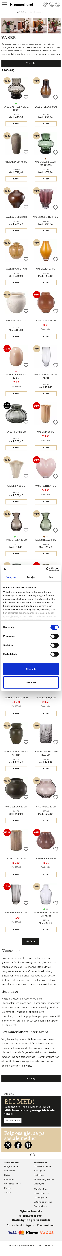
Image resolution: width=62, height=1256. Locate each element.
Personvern (13, 1245)
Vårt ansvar (9, 1171)
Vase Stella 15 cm (15, 536)
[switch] (54, 636)
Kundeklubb (9, 1180)
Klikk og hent (39, 1171)
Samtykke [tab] (11, 577)
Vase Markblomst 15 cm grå (47, 909)
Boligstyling (39, 1184)
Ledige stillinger (11, 1167)
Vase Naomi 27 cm (16, 269)
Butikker (8, 1175)
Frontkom (49, 1245)
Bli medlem (13, 1120)
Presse (7, 1188)
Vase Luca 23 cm (16, 859)
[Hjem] (21, 4)
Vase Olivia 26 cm (45, 321)
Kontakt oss (39, 1175)
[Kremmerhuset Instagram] (8, 1145)
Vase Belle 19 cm (46, 859)
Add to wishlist (26, 97)
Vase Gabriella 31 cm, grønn (16, 103)
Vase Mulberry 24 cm (45, 217)
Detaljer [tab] (31, 577)
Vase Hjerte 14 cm (45, 486)
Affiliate (7, 1193)
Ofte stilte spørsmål (42, 1167)
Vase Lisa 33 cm (16, 486)
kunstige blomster (29, 1061)
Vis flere (30, 941)
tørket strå (55, 54)
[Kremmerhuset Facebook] (18, 1145)
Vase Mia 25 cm (46, 432)
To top (32, 1155)
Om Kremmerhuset (12, 1184)
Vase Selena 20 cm (16, 807)
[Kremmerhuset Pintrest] (28, 1145)
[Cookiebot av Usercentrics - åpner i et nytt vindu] (46, 569)
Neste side (7, 1094)
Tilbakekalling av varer (44, 1180)
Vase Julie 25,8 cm (16, 217)
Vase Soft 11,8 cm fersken (16, 371)
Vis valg (30, 63)
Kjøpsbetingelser (41, 1193)
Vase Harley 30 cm (16, 913)
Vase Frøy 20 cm (16, 432)
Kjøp (16, 124)
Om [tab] (51, 577)
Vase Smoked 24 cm (16, 698)
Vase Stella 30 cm (46, 107)
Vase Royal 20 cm (45, 807)
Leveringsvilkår (40, 1198)
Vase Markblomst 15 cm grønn (44, 909)
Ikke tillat (31, 682)
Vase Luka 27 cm (46, 269)
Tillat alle (31, 669)
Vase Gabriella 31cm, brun (45, 158)
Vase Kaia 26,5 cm (46, 698)
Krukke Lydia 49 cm (16, 162)
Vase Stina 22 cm (16, 321)
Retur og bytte (40, 1206)
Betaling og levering (43, 1202)
